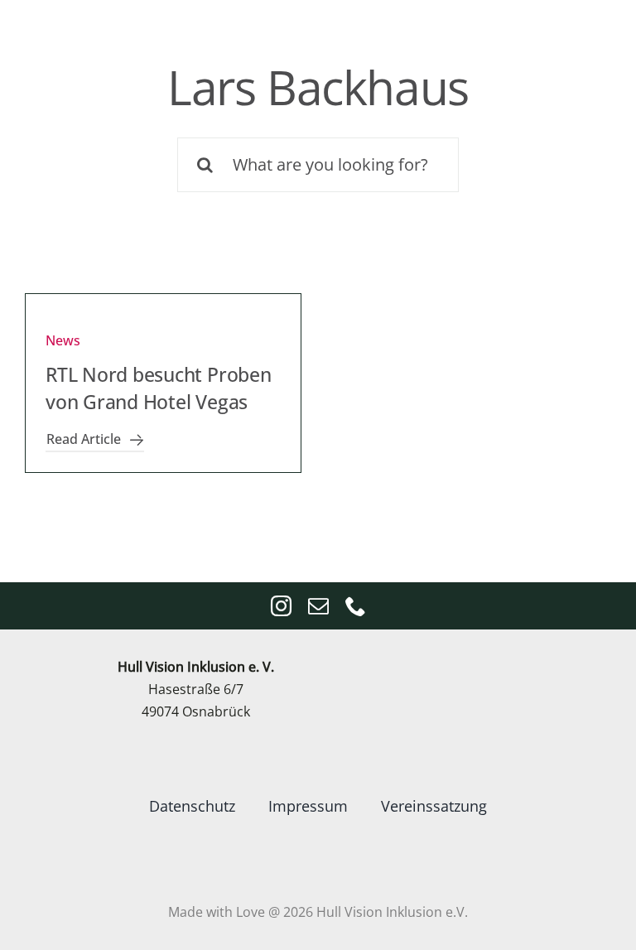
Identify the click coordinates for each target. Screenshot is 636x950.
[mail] (318, 606)
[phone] (355, 606)
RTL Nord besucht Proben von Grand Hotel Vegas (159, 387)
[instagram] (281, 606)
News (63, 340)
